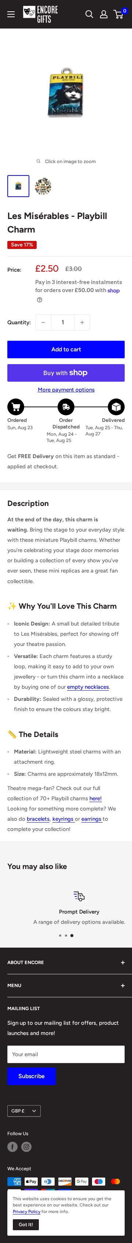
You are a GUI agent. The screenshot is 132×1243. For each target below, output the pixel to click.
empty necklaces (88, 687)
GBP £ (17, 1111)
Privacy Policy (26, 1211)
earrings (92, 819)
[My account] (103, 14)
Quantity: (19, 322)
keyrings (63, 819)
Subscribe (31, 1076)
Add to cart (66, 349)
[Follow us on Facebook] (12, 1147)
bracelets (38, 819)
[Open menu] (11, 14)
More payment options (66, 389)
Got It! (26, 1224)
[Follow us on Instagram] (26, 1147)
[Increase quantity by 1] (82, 322)
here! (95, 798)
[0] (118, 14)
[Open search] (89, 14)
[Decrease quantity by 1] (43, 322)
